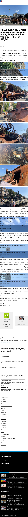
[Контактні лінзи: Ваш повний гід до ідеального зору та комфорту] (3, 485)
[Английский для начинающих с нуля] (3, 496)
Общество (3, 425)
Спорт (2, 440)
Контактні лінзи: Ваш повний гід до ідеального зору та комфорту (15, 485)
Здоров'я (3, 412)
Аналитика (3, 401)
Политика (3, 429)
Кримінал (3, 419)
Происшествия (5, 434)
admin (7, 356)
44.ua (8, 305)
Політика (3, 427)
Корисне (3, 416)
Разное (3, 436)
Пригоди (3, 432)
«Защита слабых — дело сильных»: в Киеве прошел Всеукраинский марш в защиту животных (15, 508)
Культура (3, 423)
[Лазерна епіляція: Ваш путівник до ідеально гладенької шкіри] (3, 475)
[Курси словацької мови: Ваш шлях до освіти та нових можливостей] (3, 480)
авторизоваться (5, 343)
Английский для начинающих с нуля (14, 496)
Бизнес (3, 403)
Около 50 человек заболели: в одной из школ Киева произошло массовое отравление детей (15, 502)
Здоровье (3, 414)
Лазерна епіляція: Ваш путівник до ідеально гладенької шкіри (15, 475)
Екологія (3, 410)
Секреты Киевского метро (8, 438)
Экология (3, 445)
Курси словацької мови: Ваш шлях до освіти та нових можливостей (15, 480)
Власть (3, 408)
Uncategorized (4, 397)
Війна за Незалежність (6, 406)
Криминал (3, 421)
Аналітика (3, 399)
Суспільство (12, 367)
